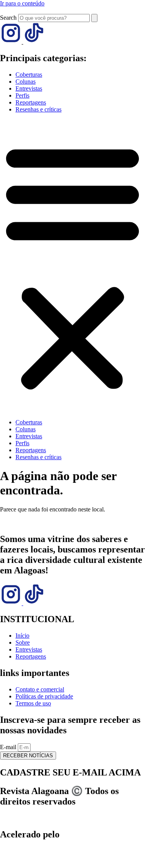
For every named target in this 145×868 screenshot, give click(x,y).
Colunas (25, 81)
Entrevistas (28, 88)
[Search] (94, 18)
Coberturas (28, 74)
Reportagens (30, 102)
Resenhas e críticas (38, 109)
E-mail (9, 747)
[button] (72, 266)
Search (8, 17)
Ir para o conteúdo (22, 3)
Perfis (22, 95)
